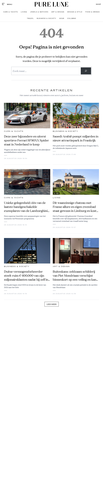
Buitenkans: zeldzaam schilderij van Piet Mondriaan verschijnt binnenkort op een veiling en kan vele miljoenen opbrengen (74, 276)
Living (56, 197)
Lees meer (52, 304)
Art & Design (61, 266)
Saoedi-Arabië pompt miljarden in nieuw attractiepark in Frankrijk (75, 138)
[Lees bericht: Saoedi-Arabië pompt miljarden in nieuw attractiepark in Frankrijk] (76, 115)
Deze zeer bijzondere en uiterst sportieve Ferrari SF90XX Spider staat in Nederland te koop (26, 140)
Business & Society (65, 131)
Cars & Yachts (13, 131)
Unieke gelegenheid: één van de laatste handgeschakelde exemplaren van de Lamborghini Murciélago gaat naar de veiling (26, 207)
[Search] (86, 70)
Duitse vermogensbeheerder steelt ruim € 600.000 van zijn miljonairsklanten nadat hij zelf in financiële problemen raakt (26, 276)
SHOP (98, 4)
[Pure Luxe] (51, 4)
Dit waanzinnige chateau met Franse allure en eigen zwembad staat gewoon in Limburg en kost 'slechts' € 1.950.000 (74, 207)
